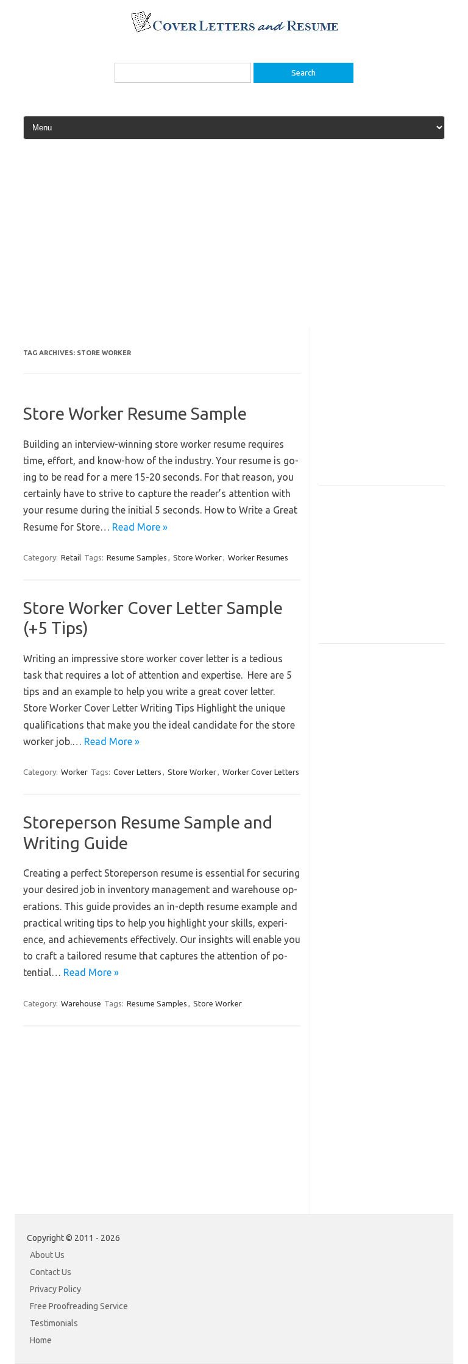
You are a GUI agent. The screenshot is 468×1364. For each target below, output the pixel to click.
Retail (71, 557)
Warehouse (81, 1003)
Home (41, 1340)
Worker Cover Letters (260, 772)
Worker (74, 772)
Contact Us (50, 1272)
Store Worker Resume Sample (135, 413)
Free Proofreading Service (79, 1306)
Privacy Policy (55, 1289)
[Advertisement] (234, 242)
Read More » (140, 526)
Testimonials (54, 1323)
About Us (47, 1255)
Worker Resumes (258, 557)
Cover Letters (137, 772)
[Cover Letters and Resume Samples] (234, 31)
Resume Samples (137, 557)
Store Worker (197, 557)
